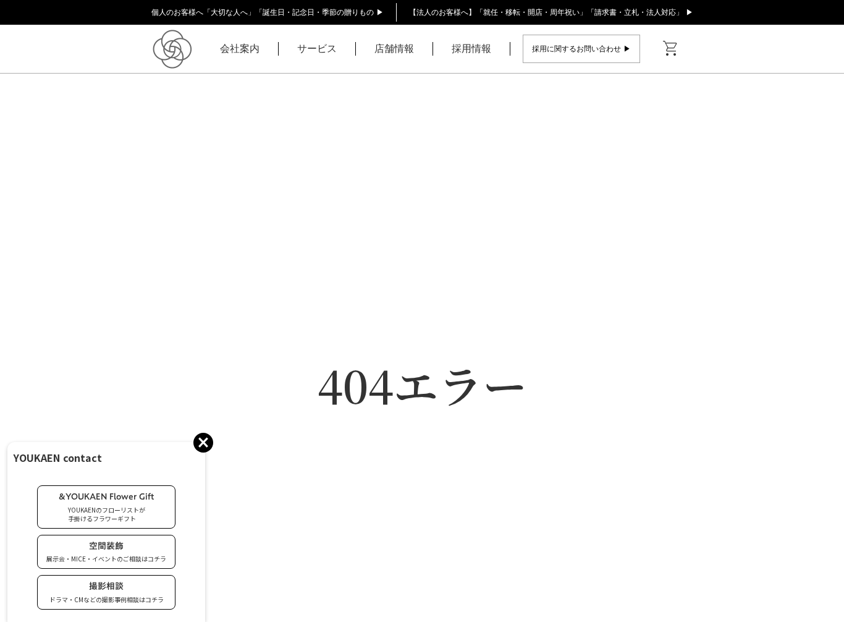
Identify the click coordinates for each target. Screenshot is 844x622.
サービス (317, 48)
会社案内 (240, 48)
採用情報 (471, 48)
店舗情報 (394, 48)
